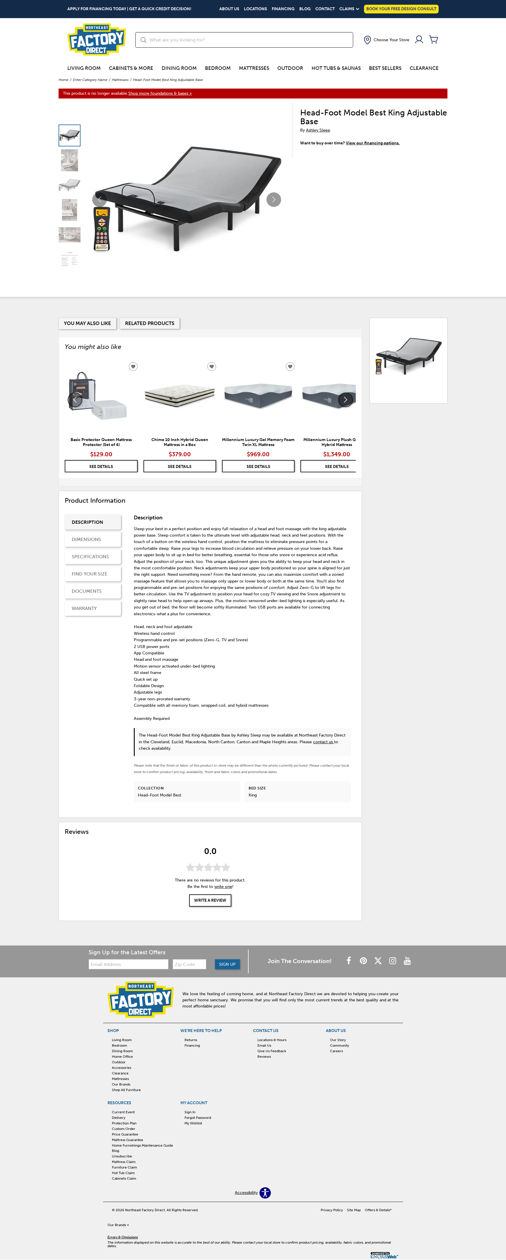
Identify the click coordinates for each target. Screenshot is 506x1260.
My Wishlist (193, 1123)
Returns (190, 1040)
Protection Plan (124, 1123)
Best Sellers (385, 68)
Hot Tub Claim (123, 1173)
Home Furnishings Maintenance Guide (142, 1145)
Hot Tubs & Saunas (336, 68)
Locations (255, 9)
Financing (283, 9)
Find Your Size (89, 574)
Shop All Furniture (126, 1090)
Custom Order (123, 1129)
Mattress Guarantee (127, 1140)
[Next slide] (345, 400)
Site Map (354, 1210)
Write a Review (210, 900)
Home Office (122, 1057)
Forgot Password (197, 1118)
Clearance (424, 68)
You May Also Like (87, 323)
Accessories (121, 1068)
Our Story (338, 1040)
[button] (386, 40)
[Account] (419, 39)
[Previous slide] (75, 400)
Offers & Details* (378, 1210)
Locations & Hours (271, 1040)
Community (339, 1045)
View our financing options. (373, 143)
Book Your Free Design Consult (401, 8)
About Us (229, 9)
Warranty (84, 608)
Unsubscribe (122, 1156)
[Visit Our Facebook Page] (349, 961)
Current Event (123, 1112)
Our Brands (121, 1084)
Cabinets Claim (124, 1178)
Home (64, 80)
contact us (323, 741)
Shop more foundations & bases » (160, 93)
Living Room (84, 68)
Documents (87, 591)
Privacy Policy (332, 1210)
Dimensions (86, 539)
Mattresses (254, 68)
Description (87, 522)
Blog (305, 9)
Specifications (90, 556)
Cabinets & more (131, 68)
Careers (336, 1051)
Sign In (189, 1112)
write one (223, 886)
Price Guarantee (125, 1134)
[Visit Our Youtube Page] (407, 961)
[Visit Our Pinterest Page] (364, 961)
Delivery (118, 1118)
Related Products (149, 323)
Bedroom (218, 68)
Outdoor (290, 68)
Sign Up (227, 964)
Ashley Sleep (318, 130)
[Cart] (434, 39)
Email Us (264, 1045)
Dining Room (179, 68)
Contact (325, 9)
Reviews (264, 1057)
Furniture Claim (124, 1167)
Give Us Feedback (271, 1051)
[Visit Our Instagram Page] (393, 961)
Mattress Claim (124, 1162)
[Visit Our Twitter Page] (378, 961)
